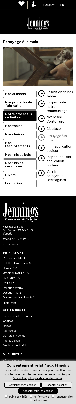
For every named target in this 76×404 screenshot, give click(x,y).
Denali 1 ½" (10, 268)
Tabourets (9, 330)
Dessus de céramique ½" (18, 297)
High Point (9, 302)
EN (62, 4)
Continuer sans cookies (22, 384)
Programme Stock (14, 258)
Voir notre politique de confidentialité (37, 378)
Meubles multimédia (15, 345)
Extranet (49, 4)
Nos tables (13, 126)
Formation (13, 183)
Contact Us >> (10, 244)
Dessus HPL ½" (12, 292)
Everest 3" (9, 282)
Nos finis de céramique (14, 164)
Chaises (8, 320)
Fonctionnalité (64, 396)
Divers (10, 175)
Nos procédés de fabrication (18, 104)
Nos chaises (15, 134)
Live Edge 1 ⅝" (12, 277)
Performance (41, 396)
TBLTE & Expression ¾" (17, 263)
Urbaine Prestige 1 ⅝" (16, 272)
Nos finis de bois (18, 155)
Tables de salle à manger (18, 316)
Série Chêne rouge (17, 360)
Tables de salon (12, 340)
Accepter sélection (56, 384)
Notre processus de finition (18, 115)
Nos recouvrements (17, 144)
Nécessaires (41, 400)
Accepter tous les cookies (38, 390)
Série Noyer (12, 354)
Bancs (7, 325)
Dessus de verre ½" (15, 287)
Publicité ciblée (18, 396)
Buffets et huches (14, 335)
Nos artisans (15, 94)
